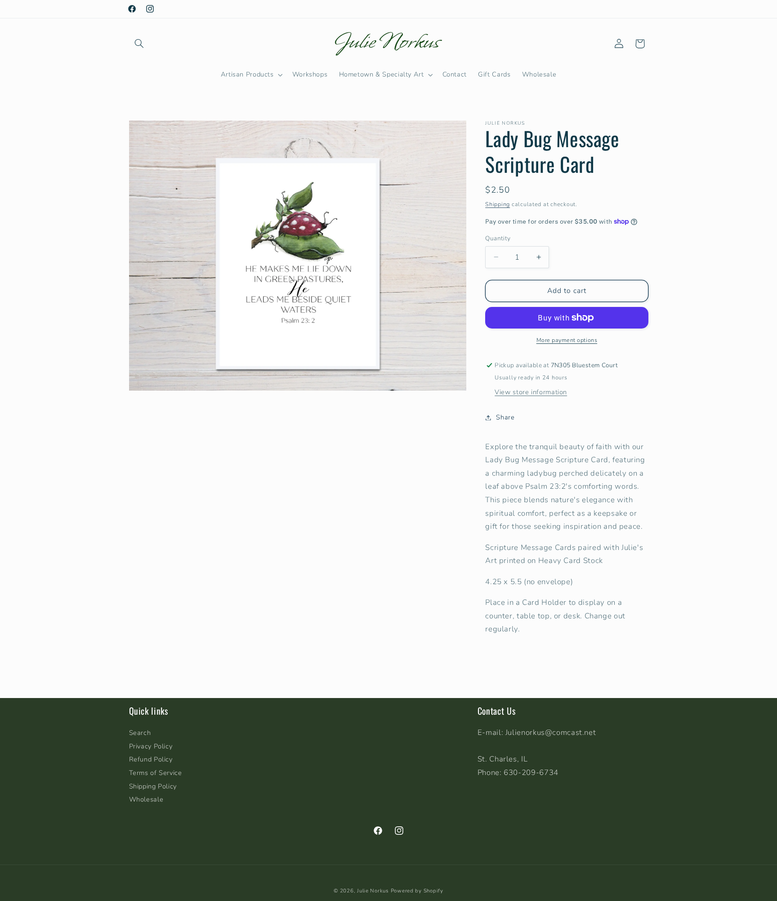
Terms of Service (155, 772)
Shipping (497, 203)
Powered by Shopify (417, 890)
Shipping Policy (153, 786)
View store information (531, 391)
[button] (139, 43)
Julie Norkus (373, 890)
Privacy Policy (151, 746)
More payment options (567, 340)
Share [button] (505, 417)
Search (140, 732)
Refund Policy (151, 759)
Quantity (497, 238)
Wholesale (146, 799)
